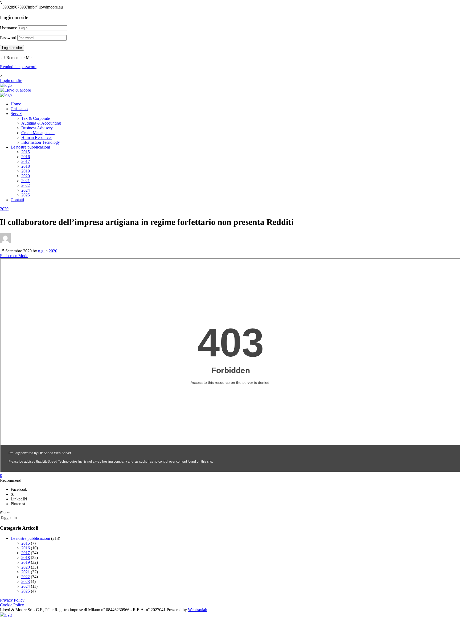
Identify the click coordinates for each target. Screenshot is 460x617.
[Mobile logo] (6, 614)
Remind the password (18, 66)
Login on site (12, 48)
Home (16, 104)
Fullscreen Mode (14, 255)
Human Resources (36, 137)
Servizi (16, 113)
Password (8, 37)
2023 (25, 581)
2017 (25, 161)
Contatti (17, 200)
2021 (25, 180)
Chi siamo (19, 108)
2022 (25, 185)
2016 (25, 156)
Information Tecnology (40, 142)
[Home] (6, 85)
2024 (25, 190)
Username (8, 28)
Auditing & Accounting (41, 123)
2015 (25, 152)
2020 (25, 176)
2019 (25, 171)
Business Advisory (37, 128)
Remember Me (18, 57)
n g (41, 251)
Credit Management (38, 132)
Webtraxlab (197, 609)
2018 (25, 166)
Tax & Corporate (35, 118)
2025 (25, 195)
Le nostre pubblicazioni (30, 147)
